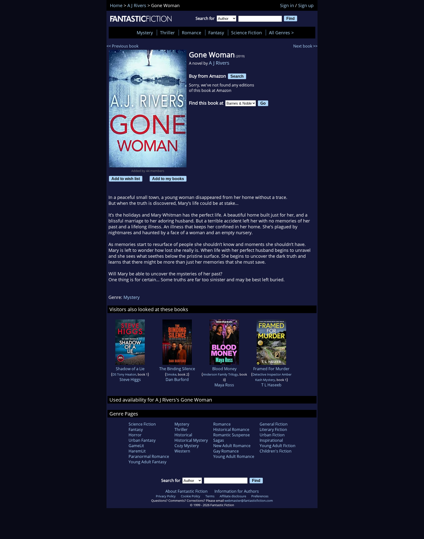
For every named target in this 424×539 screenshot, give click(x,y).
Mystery (145, 33)
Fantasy (216, 33)
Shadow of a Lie (130, 368)
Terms (209, 496)
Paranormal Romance (149, 456)
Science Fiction (246, 33)
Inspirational (271, 440)
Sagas (218, 440)
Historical (183, 435)
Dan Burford (177, 379)
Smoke (171, 374)
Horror (135, 435)
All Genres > (282, 33)
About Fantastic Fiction (186, 491)
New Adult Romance (232, 445)
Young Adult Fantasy (147, 462)
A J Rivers (219, 63)
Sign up (306, 5)
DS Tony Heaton (124, 374)
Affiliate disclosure (233, 496)
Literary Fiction (273, 429)
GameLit (136, 445)
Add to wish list (125, 178)
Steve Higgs (130, 379)
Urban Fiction (272, 435)
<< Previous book (122, 46)
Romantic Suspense (231, 435)
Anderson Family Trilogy (220, 374)
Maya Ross (224, 385)
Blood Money (224, 368)
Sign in (287, 5)
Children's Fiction (276, 451)
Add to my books (168, 178)
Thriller (167, 33)
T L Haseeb (271, 385)
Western (182, 451)
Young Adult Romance (233, 456)
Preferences (259, 496)
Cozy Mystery (186, 445)
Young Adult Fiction (277, 445)
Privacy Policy (166, 496)
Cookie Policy (190, 496)
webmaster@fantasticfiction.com (249, 500)
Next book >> (305, 46)
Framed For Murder (271, 368)
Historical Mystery (191, 440)
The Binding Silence (177, 368)
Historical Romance (231, 429)
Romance (191, 33)
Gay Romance (226, 451)
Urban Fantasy (142, 440)
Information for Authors (236, 491)
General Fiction (274, 424)
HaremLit (137, 451)
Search (237, 76)
